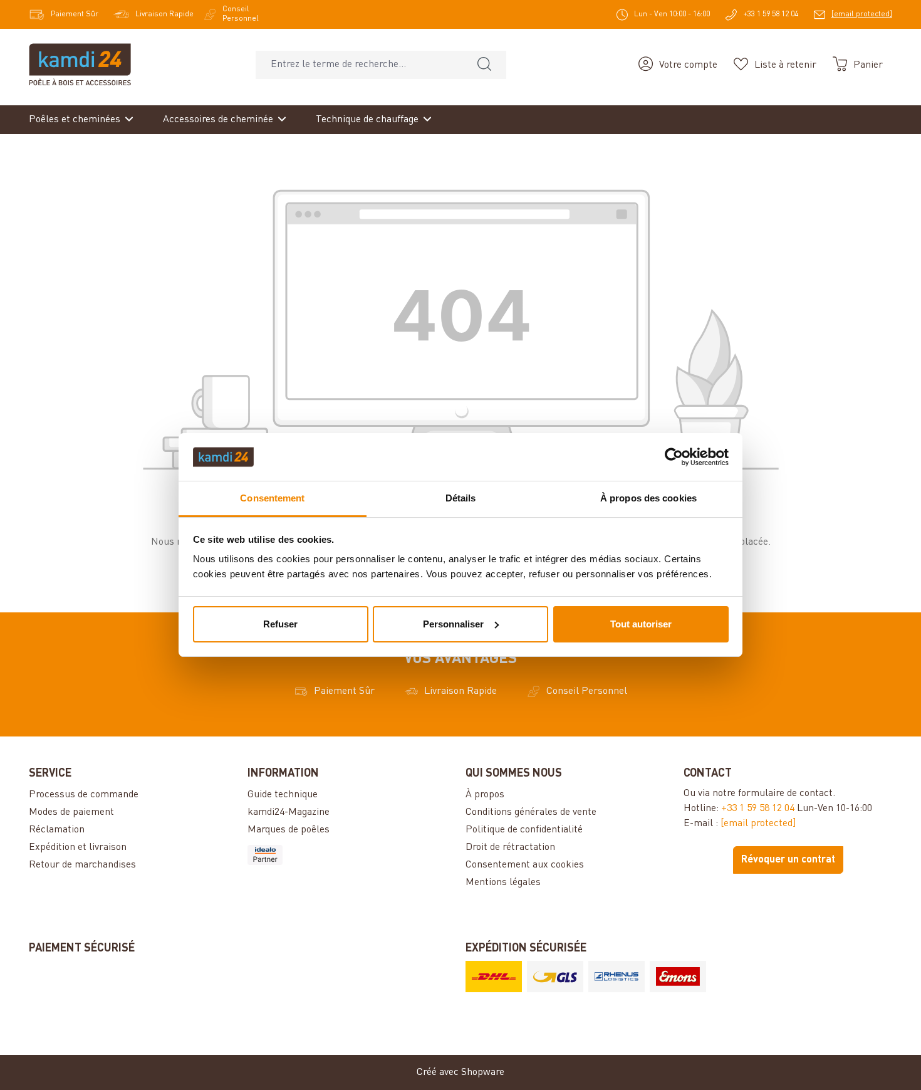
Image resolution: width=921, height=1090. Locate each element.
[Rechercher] (484, 65)
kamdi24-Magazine (288, 812)
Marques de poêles (288, 830)
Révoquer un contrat (788, 860)
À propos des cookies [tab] (648, 498)
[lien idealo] (351, 855)
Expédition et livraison (78, 847)
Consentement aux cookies (525, 865)
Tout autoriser (641, 624)
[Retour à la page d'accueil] (80, 65)
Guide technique (282, 795)
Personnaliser (453, 624)
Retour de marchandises (82, 865)
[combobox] (359, 65)
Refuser (280, 624)
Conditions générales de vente (531, 812)
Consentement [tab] (272, 498)
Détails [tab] (460, 498)
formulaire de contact (785, 794)
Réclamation (57, 830)
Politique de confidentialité (524, 830)
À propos (485, 795)
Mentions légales (503, 883)
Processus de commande (83, 795)
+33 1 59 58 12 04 (757, 809)
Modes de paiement (71, 812)
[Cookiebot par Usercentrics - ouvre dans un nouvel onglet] (674, 457)
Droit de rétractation (510, 847)
